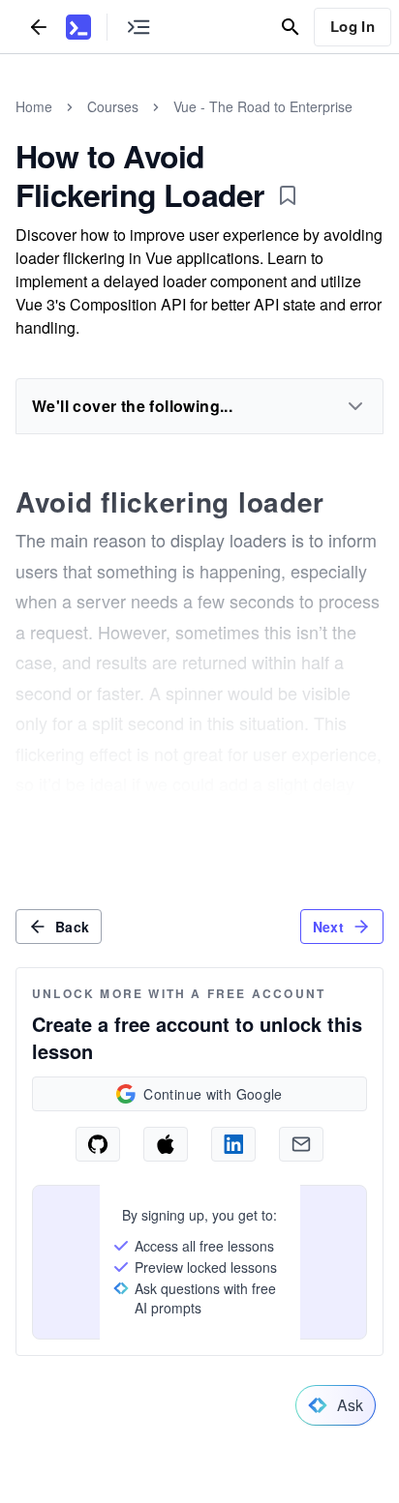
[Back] (38, 26)
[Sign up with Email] (301, 1144)
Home (33, 106)
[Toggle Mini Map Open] (138, 26)
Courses (112, 106)
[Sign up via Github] (98, 1144)
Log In (352, 26)
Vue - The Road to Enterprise (263, 106)
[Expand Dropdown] (355, 406)
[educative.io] (78, 27)
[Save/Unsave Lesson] (287, 195)
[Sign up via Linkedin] (233, 1144)
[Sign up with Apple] (165, 1144)
